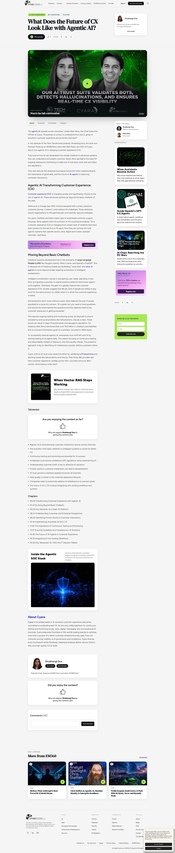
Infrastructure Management (71, 829)
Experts (114, 822)
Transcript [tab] (41, 123)
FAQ (137, 826)
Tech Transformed (38, 14)
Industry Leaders (86, 3)
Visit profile (131, 31)
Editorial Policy (124, 843)
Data (63, 822)
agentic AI (35, 131)
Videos (94, 829)
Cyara (30, 622)
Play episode (38, 37)
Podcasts (51, 3)
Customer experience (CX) (39, 194)
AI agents (74, 174)
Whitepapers (96, 833)
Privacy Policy (111, 843)
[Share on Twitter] (61, 37)
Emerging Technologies (69, 826)
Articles (94, 819)
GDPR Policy (136, 843)
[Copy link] (71, 37)
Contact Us (80, 843)
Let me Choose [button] (158, 844)
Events (114, 819)
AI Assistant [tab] (52, 123)
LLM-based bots (86, 354)
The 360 (111, 3)
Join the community (136, 3)
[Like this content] (48, 37)
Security (64, 833)
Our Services (140, 829)
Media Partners (117, 826)
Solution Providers (72, 3)
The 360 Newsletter (142, 836)
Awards (138, 833)
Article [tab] (32, 123)
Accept (159, 848)
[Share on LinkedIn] (66, 37)
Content (59, 3)
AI (62, 819)
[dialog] (158, 840)
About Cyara (36, 617)
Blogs (137, 822)
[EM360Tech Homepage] (36, 821)
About (138, 819)
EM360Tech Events (100, 3)
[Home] (34, 5)
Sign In (123, 3)
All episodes (143, 757)
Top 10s (94, 826)
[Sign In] (50, 666)
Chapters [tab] (63, 123)
